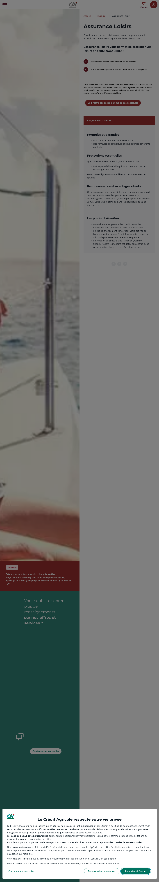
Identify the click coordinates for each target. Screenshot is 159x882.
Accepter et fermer (136, 871)
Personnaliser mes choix (102, 871)
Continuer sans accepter (21, 871)
